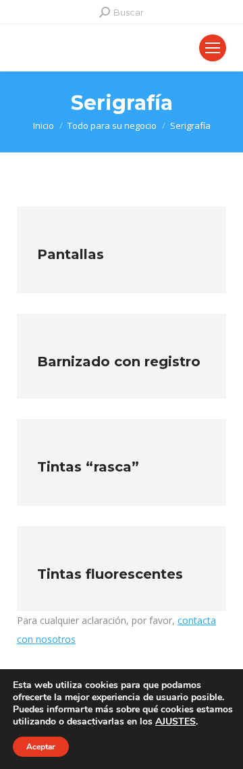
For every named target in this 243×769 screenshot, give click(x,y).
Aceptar (40, 746)
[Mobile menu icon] (212, 47)
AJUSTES (175, 722)
